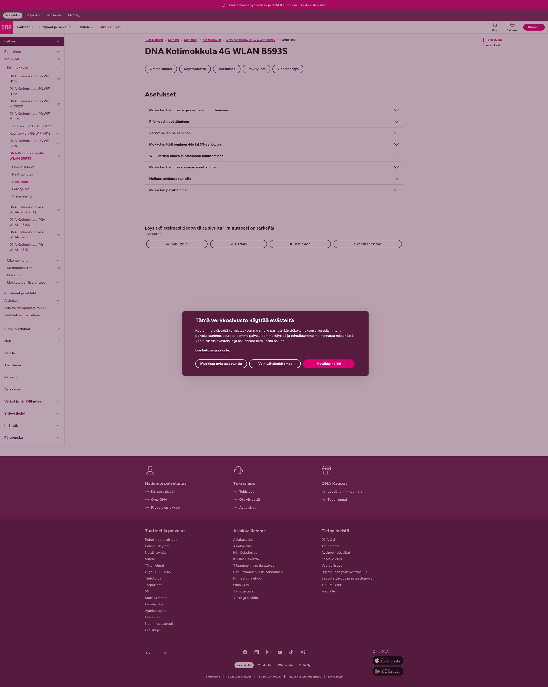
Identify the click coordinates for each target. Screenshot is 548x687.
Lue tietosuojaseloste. (212, 350)
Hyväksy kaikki (329, 364)
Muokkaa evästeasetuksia (221, 364)
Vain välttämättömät (275, 364)
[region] (275, 343)
